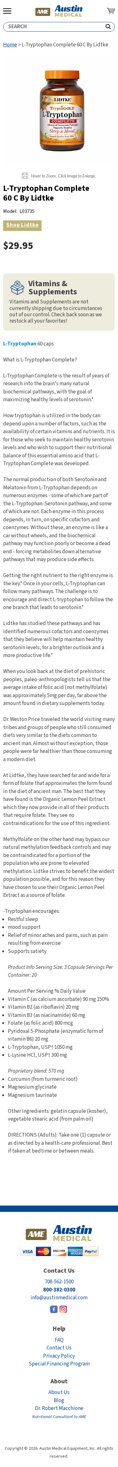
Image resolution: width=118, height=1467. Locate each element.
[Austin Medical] (59, 11)
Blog (59, 1400)
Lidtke (22, 225)
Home (10, 45)
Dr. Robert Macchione (59, 1412)
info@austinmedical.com (59, 1297)
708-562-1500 (59, 1282)
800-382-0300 (59, 1290)
